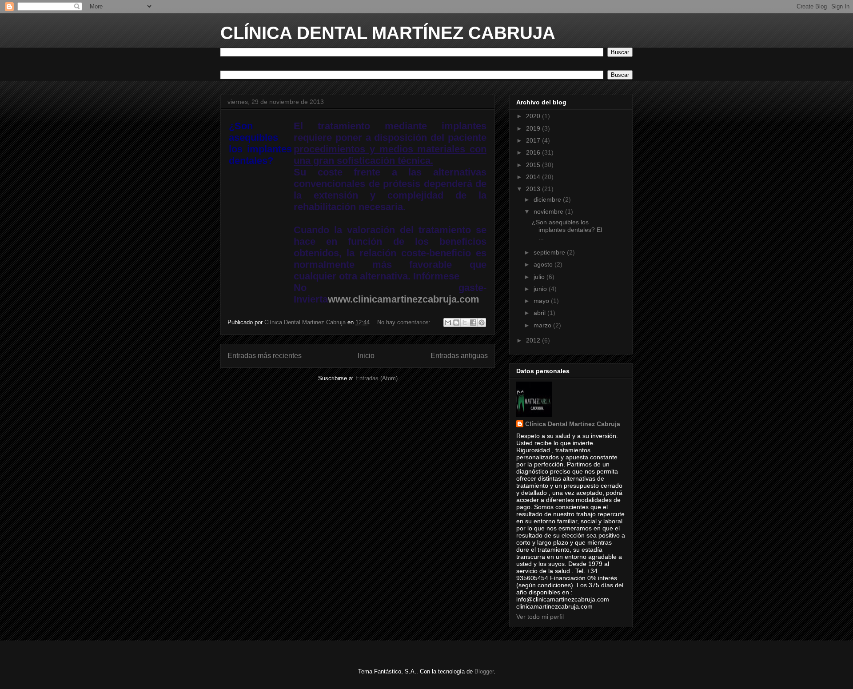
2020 (534, 115)
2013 (534, 188)
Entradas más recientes (264, 355)
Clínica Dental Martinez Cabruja (572, 423)
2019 (534, 128)
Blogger (484, 671)
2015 (534, 164)
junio (541, 288)
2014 (534, 176)
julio (540, 276)
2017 (534, 140)
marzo (543, 325)
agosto (544, 264)
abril (540, 312)
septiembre (550, 252)
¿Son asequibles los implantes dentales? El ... (567, 230)
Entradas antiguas (459, 355)
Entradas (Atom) (376, 378)
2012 (534, 340)
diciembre (548, 199)
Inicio (366, 355)
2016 (534, 152)
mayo (542, 300)
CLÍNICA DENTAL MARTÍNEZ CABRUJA (387, 33)
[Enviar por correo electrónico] (447, 322)
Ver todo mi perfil (540, 616)
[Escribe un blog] (456, 322)
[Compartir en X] (464, 322)
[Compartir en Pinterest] (481, 322)
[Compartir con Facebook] (473, 322)
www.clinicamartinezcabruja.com (403, 299)
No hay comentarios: (404, 322)
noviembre (549, 211)
